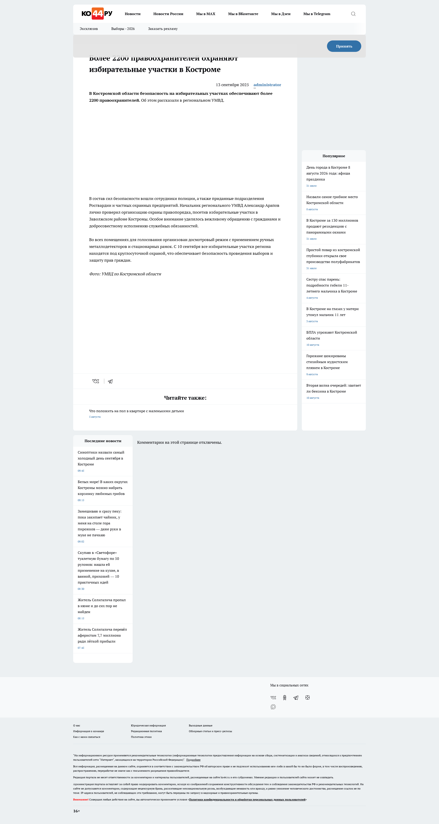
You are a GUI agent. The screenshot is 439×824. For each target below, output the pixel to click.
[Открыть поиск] (353, 13)
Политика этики (141, 737)
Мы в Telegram (316, 13)
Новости (133, 13)
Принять (344, 46)
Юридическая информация (148, 725)
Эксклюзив (89, 29)
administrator (267, 84)
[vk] (96, 381)
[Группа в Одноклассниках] (284, 697)
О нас (76, 725)
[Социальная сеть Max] (273, 706)
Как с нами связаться (86, 737)
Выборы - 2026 (123, 29)
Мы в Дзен (281, 13)
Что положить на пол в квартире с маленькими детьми (136, 413)
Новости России (168, 13)
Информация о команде (88, 731)
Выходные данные (200, 725)
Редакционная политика (146, 731)
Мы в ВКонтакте (243, 13)
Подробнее (193, 759)
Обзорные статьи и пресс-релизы (210, 731)
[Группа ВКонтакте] (273, 697)
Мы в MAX (205, 13)
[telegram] (111, 381)
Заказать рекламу (163, 29)
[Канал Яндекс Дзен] (307, 697)
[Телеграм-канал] (296, 697)
